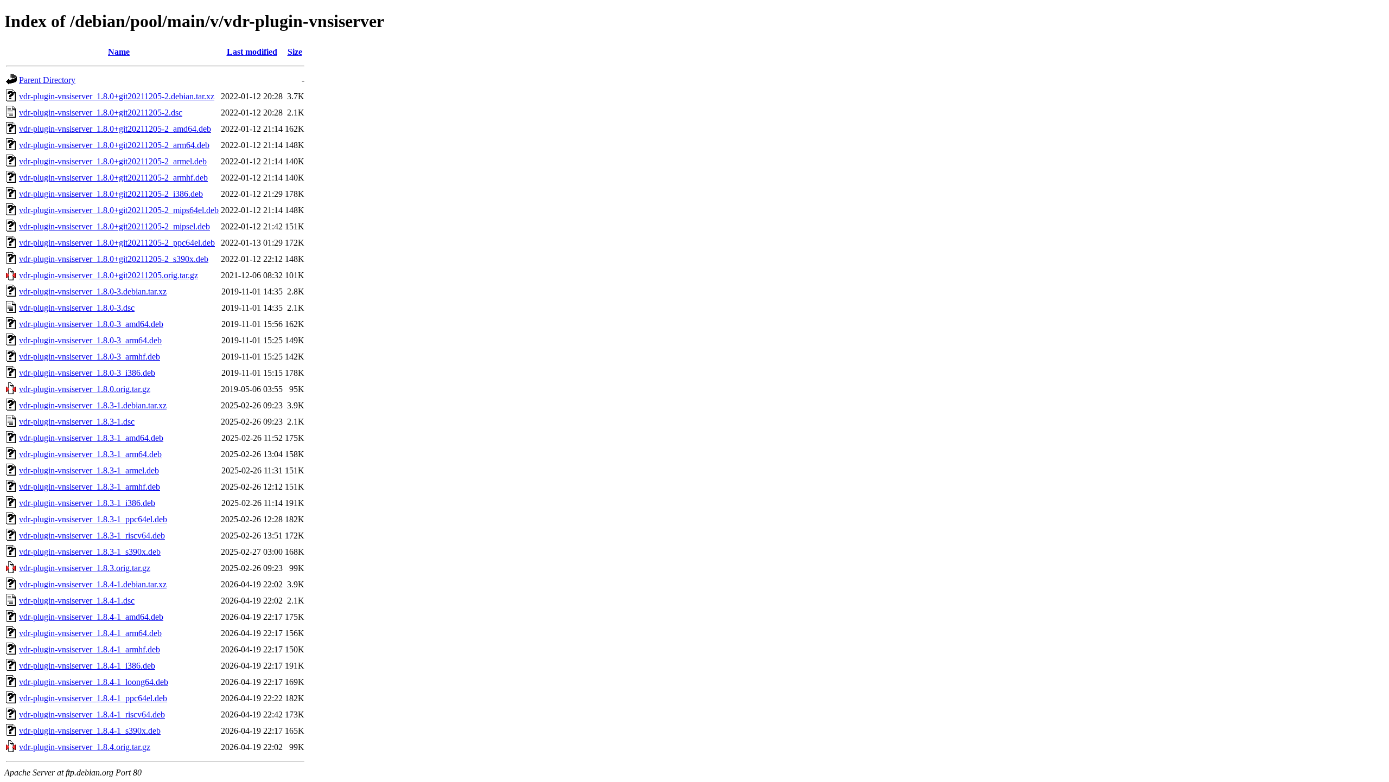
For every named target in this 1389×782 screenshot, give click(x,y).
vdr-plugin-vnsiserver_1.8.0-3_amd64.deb (91, 324)
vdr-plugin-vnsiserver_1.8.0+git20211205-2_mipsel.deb (114, 226)
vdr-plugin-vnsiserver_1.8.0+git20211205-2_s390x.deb (113, 259)
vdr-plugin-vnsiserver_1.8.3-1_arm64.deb (90, 454)
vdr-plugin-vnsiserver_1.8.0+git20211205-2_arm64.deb (114, 145)
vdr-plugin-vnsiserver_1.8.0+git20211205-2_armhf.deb (113, 177)
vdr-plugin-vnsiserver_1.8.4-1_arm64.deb (90, 633)
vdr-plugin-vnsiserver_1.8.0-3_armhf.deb (89, 356)
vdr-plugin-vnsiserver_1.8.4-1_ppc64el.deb (93, 698)
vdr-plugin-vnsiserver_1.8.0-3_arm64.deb (90, 340)
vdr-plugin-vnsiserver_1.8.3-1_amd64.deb (91, 438)
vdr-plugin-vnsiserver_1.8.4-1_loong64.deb (93, 682)
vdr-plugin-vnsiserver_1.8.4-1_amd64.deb (91, 616)
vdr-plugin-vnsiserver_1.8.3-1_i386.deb (87, 503)
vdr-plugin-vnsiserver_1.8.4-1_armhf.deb (89, 649)
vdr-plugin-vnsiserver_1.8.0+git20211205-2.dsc (100, 112)
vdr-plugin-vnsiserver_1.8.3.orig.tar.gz (84, 568)
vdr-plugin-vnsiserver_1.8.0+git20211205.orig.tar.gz (108, 275)
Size (295, 51)
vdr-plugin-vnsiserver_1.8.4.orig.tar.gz (84, 747)
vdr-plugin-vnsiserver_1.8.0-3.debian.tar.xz (93, 291)
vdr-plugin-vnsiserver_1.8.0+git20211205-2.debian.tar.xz (116, 96)
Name (119, 51)
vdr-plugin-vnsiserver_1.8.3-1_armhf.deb (89, 486)
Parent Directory (47, 80)
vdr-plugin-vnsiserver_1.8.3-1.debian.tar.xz (93, 405)
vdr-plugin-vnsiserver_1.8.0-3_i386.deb (87, 372)
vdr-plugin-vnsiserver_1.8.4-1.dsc (77, 600)
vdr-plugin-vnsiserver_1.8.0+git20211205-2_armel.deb (113, 161)
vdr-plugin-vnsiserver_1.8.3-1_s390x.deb (90, 551)
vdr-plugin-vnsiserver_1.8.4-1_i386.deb (87, 665)
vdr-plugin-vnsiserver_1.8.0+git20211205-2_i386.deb (111, 193)
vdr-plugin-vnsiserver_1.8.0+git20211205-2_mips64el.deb (119, 210)
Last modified (252, 51)
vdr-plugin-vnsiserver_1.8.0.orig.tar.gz (84, 389)
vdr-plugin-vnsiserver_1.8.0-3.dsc (77, 307)
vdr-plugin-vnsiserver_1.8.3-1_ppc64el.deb (93, 519)
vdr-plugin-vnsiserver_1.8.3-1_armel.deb (89, 470)
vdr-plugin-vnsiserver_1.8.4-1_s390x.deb (90, 730)
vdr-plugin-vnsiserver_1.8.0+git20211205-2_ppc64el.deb (117, 242)
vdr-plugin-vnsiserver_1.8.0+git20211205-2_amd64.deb (115, 128)
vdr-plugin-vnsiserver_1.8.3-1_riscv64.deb (92, 535)
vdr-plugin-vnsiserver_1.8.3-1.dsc (77, 421)
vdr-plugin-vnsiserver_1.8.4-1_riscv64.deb (92, 714)
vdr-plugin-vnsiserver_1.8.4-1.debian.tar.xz (93, 584)
